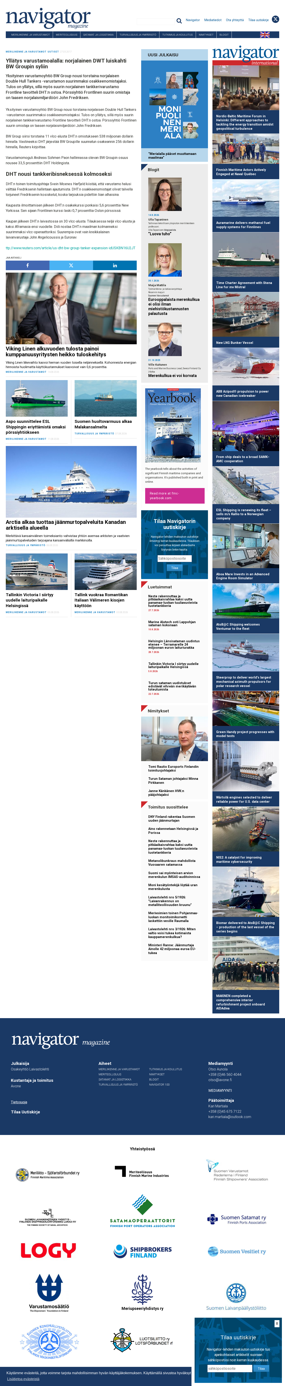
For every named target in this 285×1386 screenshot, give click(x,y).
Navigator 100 (18, 41)
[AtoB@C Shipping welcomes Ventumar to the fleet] (245, 602)
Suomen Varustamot (158, 295)
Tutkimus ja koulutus (177, 34)
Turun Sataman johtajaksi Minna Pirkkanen (173, 780)
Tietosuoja (19, 1102)
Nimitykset (206, 34)
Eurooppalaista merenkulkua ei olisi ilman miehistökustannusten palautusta (174, 306)
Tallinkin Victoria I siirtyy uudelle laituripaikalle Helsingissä (173, 665)
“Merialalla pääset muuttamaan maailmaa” (172, 156)
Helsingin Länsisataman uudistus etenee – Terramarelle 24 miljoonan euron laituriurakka (174, 644)
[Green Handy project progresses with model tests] (245, 709)
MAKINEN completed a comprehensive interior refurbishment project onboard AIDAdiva (240, 1002)
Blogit (224, 34)
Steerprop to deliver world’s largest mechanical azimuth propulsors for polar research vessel (243, 682)
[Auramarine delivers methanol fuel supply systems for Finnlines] (245, 199)
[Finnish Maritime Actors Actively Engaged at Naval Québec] (245, 149)
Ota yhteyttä (235, 20)
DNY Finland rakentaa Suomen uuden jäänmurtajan (171, 819)
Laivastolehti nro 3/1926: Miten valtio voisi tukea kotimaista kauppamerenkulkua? (172, 933)
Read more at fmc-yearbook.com (164, 496)
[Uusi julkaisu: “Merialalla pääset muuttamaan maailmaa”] (174, 105)
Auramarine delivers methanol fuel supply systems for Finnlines (243, 225)
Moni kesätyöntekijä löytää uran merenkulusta (172, 887)
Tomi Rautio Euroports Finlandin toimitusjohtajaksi (173, 768)
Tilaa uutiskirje (258, 20)
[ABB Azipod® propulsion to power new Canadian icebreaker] (245, 367)
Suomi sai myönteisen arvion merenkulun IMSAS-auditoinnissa (174, 875)
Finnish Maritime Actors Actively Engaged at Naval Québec (241, 172)
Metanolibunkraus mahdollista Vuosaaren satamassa (171, 863)
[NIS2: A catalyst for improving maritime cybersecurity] (245, 830)
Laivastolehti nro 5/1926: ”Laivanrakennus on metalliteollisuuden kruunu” (170, 901)
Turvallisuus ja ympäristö (138, 34)
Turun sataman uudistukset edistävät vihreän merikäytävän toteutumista (172, 686)
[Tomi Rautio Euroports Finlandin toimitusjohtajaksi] (174, 740)
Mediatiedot (213, 20)
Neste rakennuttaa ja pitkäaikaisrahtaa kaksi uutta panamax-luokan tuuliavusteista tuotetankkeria (172, 601)
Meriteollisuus (66, 34)
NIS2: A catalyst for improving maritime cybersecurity (239, 860)
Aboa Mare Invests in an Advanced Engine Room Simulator (242, 576)
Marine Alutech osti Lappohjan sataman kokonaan (172, 623)
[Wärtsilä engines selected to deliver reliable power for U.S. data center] (245, 767)
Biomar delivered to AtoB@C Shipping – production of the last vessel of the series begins (245, 927)
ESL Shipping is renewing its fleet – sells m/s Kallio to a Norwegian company (243, 514)
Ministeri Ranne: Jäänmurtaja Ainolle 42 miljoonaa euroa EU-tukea (172, 949)
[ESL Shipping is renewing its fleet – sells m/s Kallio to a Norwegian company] (245, 486)
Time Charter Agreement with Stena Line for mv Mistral (244, 285)
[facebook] (27, 265)
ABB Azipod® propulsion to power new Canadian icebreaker (242, 394)
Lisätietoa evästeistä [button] (23, 1379)
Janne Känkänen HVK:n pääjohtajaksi (166, 793)
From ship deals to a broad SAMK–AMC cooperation (242, 459)
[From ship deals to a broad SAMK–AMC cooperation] (245, 427)
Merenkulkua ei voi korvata (172, 375)
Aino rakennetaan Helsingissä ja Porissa (173, 831)
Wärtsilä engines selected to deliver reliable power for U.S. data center (244, 800)
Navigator (193, 20)
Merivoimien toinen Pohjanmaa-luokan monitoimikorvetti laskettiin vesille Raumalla (173, 917)
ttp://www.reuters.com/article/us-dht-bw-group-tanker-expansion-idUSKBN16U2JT (70, 248)
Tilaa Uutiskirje (25, 1112)
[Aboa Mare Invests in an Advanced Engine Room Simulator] (245, 547)
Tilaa (174, 568)
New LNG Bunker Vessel (234, 343)
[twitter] (71, 265)
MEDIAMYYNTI (220, 1090)
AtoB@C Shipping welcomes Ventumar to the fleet (238, 627)
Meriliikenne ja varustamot (30, 34)
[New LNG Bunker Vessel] (245, 315)
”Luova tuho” (159, 234)
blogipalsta (170, 230)
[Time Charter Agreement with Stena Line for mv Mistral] (245, 255)
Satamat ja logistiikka (98, 34)
